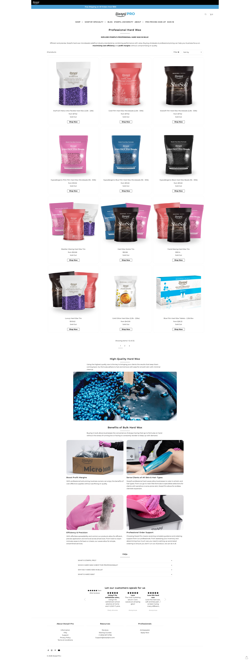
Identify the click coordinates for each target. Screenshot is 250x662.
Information (65, 630)
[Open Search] (205, 14)
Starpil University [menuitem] (123, 22)
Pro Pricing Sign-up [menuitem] (155, 22)
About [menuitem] (138, 22)
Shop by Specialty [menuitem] (94, 22)
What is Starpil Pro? (87, 560)
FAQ (65, 633)
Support (65, 635)
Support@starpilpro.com (105, 638)
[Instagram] (51, 650)
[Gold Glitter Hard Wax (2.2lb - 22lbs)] (126, 290)
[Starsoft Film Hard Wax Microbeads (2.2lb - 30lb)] (178, 83)
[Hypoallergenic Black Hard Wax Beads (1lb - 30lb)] (178, 152)
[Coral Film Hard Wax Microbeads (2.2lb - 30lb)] (126, 83)
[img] (92, 590)
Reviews (105, 630)
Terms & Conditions (65, 640)
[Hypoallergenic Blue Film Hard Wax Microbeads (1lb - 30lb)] (126, 152)
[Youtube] (59, 650)
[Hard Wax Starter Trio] (126, 221)
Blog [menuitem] (110, 22)
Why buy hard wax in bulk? (90, 570)
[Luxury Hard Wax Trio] (73, 290)
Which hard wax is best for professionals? (98, 565)
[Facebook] (48, 650)
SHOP (78, 22)
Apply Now (145, 633)
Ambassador (145, 630)
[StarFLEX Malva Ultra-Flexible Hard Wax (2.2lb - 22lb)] (73, 83)
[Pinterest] (55, 650)
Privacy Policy (65, 638)
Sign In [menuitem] (170, 22)
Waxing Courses (105, 633)
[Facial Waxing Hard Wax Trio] (178, 221)
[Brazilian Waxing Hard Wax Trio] (73, 221)
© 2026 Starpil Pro (54, 656)
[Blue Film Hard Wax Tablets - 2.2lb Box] (178, 290)
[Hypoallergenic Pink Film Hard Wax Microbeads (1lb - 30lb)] (73, 152)
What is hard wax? (86, 574)
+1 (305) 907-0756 (105, 635)
